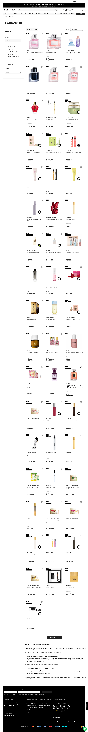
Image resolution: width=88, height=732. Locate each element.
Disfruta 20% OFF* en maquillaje (34, 4)
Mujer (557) (10, 49)
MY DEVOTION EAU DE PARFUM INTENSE (73, 319)
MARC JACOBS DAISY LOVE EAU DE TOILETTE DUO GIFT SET (54, 521)
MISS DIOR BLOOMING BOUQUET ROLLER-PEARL (35, 52)
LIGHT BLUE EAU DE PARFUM (51, 319)
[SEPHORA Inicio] (9, 10)
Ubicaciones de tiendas (31, 707)
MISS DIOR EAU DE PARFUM (51, 52)
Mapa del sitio (42, 707)
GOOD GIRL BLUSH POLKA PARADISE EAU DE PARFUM (34, 455)
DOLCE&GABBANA (31, 250)
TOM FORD (48, 384)
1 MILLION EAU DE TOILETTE (70, 219)
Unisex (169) (10, 64)
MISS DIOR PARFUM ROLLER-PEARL (71, 85)
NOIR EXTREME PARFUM (70, 587)
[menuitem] (7, 14)
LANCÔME (29, 384)
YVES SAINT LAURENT (51, 117)
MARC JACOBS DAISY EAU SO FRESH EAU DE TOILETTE (73, 521)
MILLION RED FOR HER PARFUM (32, 119)
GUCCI (47, 350)
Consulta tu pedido (30, 702)
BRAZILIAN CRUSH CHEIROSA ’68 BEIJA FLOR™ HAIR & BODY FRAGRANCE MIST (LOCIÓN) (54, 287)
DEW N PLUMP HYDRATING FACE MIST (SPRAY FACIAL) (34, 220)
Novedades (6, 711)
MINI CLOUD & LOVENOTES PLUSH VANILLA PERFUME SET (73, 53)
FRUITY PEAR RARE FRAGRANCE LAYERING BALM (73, 185)
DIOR (28, 50)
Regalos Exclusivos (8, 713)
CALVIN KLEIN (49, 552)
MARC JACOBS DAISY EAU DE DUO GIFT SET (34, 587)
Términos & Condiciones (32, 703)
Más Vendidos (7, 710)
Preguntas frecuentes (31, 705)
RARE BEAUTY (69, 117)
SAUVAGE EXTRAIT (30, 85)
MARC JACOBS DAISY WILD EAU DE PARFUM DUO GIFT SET (74, 488)
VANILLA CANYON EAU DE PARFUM (32, 352)
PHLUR (67, 250)
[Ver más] (35, 47)
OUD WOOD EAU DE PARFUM (71, 554)
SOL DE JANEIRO (50, 284)
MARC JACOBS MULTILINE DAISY (32, 487)
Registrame (47, 691)
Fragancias (10, 16)
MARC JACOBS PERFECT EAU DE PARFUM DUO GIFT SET (35, 421)
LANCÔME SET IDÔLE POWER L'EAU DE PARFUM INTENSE (35, 387)
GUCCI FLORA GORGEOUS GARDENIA (52, 352)
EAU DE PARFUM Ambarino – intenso (74, 387)
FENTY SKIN (29, 217)
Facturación (29, 711)
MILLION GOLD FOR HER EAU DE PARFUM (72, 454)
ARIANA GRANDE (70, 50)
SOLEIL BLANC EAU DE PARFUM (32, 554)
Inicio (6, 16)
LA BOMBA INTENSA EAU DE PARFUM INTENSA (54, 219)
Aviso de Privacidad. (40, 694)
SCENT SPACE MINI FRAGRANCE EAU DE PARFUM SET (35, 621)
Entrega (28, 709)
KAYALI (48, 250)
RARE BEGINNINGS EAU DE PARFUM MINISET (54, 152)
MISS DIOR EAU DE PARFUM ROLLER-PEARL (53, 85)
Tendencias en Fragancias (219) (13, 59)
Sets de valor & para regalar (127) (14, 57)
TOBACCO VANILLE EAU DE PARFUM (72, 420)
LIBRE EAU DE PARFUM (50, 119)
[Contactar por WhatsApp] (85, 729)
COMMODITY (49, 585)
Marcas (80, 13)
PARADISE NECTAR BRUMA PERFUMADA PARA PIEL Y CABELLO (74, 353)
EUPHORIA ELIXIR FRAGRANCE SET (52, 554)
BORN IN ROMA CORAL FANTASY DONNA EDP (73, 152)
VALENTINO (68, 150)
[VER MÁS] (74, 381)
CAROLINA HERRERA (51, 217)
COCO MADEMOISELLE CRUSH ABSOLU (73, 386)
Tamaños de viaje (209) (13, 51)
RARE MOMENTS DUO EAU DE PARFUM (33, 152)
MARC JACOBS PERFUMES (33, 418)
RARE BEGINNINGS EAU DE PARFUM (72, 119)
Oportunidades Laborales (45, 705)
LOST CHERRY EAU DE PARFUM (51, 420)
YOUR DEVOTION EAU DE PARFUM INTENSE (34, 252)
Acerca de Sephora (43, 702)
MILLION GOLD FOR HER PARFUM (32, 520)
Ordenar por (67, 29)
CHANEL (68, 383)
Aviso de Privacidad (43, 703)
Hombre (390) (11, 54)
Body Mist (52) (11, 62)
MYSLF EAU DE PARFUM (50, 454)
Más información (71, 1)
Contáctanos (29, 712)
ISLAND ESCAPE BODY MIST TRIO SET (72, 252)
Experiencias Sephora (9, 715)
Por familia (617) (11, 46)
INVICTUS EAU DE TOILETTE (51, 487)
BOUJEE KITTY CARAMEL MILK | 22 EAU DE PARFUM (53, 253)
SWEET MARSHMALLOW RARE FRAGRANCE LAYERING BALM (35, 186)
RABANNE (29, 117)
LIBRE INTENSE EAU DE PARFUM (51, 185)
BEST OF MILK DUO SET (50, 587)
